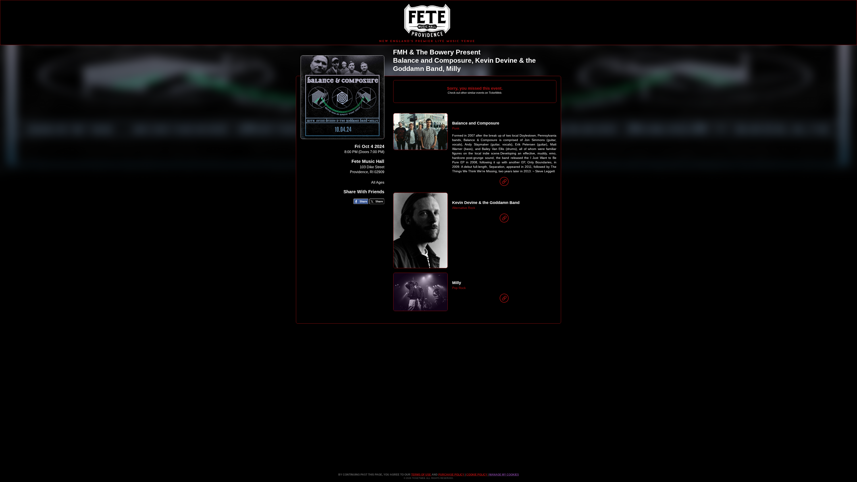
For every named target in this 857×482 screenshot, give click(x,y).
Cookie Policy (477, 474)
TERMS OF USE (421, 474)
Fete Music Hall (368, 161)
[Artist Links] (504, 182)
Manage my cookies (504, 474)
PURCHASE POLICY (451, 474)
